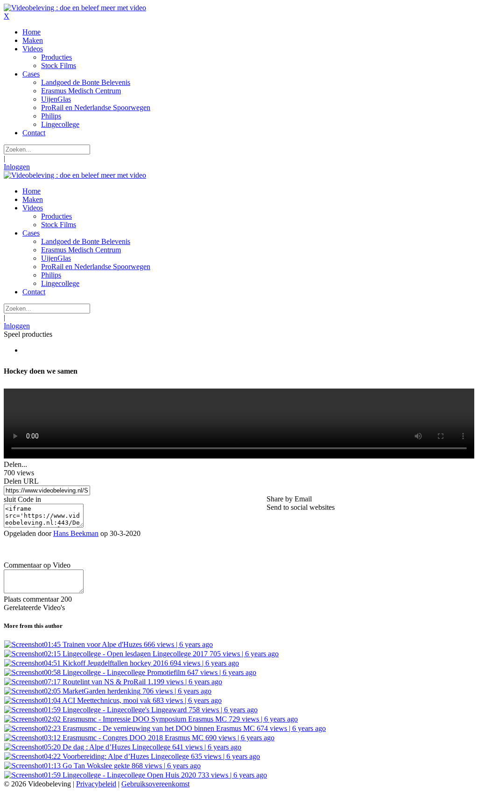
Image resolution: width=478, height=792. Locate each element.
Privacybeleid (96, 784)
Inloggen (17, 167)
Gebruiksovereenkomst (155, 784)
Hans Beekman (75, 533)
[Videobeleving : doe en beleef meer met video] (75, 8)
